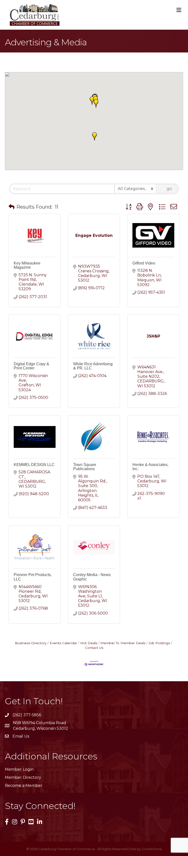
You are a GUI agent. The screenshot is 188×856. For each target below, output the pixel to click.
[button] (96, 103)
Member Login (19, 769)
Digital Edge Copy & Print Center (31, 366)
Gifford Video (143, 263)
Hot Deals (88, 643)
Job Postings (159, 643)
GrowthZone (151, 849)
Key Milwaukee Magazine (27, 265)
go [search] (169, 188)
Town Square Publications (84, 467)
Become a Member (23, 785)
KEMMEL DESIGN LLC (34, 465)
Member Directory (23, 777)
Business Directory (31, 643)
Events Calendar (63, 643)
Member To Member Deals (122, 643)
